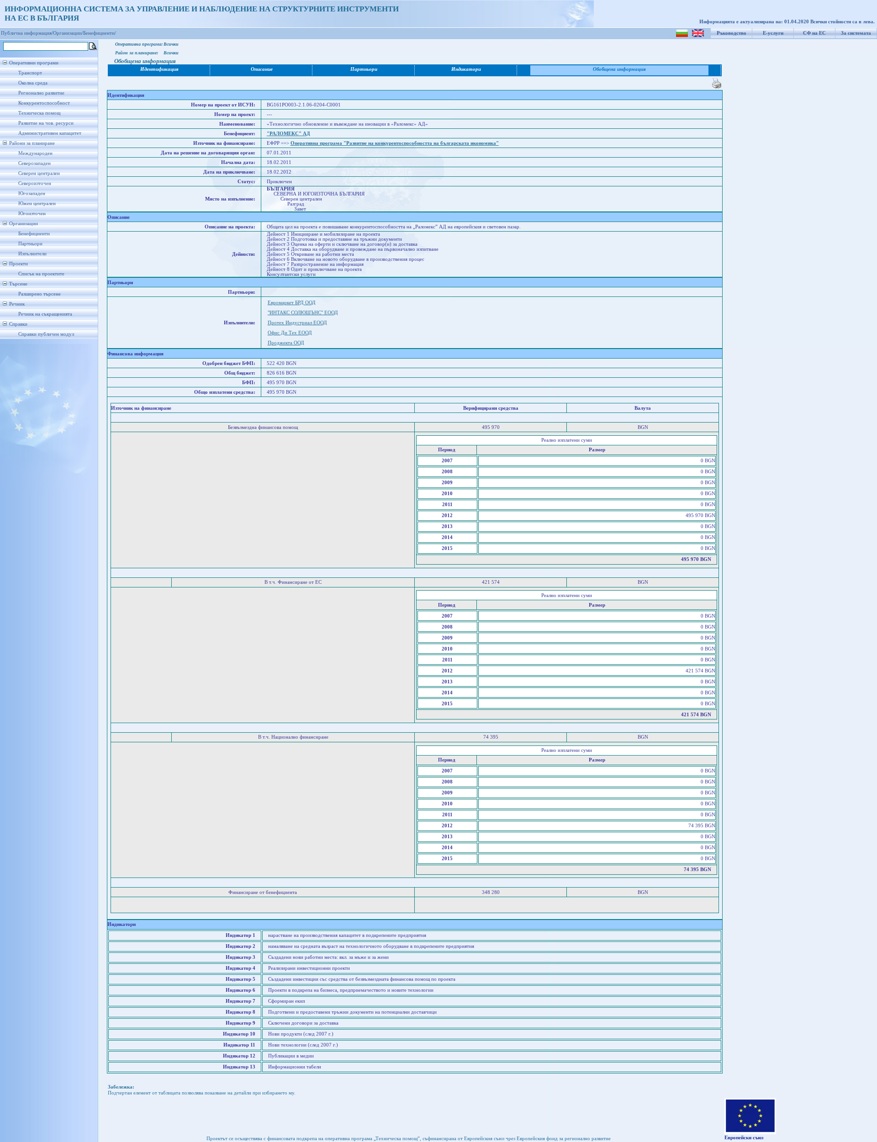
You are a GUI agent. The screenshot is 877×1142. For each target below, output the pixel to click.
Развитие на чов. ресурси (46, 123)
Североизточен (34, 183)
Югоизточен (32, 213)
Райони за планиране (32, 143)
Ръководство (731, 33)
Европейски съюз (743, 1137)
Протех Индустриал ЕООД (297, 322)
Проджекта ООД (286, 342)
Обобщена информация (619, 69)
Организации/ (68, 33)
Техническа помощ (39, 113)
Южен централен (37, 203)
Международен (35, 153)
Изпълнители (32, 253)
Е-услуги (773, 33)
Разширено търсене (39, 293)
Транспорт (30, 72)
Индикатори (466, 69)
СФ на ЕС (814, 33)
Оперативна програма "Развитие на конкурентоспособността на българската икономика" (395, 143)
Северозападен (34, 163)
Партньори (30, 243)
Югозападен (31, 193)
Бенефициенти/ (99, 33)
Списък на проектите (41, 273)
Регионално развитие (41, 92)
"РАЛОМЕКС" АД (288, 133)
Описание (262, 69)
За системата (856, 33)
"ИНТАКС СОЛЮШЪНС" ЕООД (303, 312)
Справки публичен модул (46, 334)
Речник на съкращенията (45, 314)
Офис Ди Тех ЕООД (290, 332)
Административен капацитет (49, 133)
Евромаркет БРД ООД (292, 302)
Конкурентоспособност (44, 103)
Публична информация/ (27, 33)
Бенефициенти (34, 233)
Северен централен (39, 173)
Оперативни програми (33, 62)
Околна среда (33, 82)
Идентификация (159, 69)
